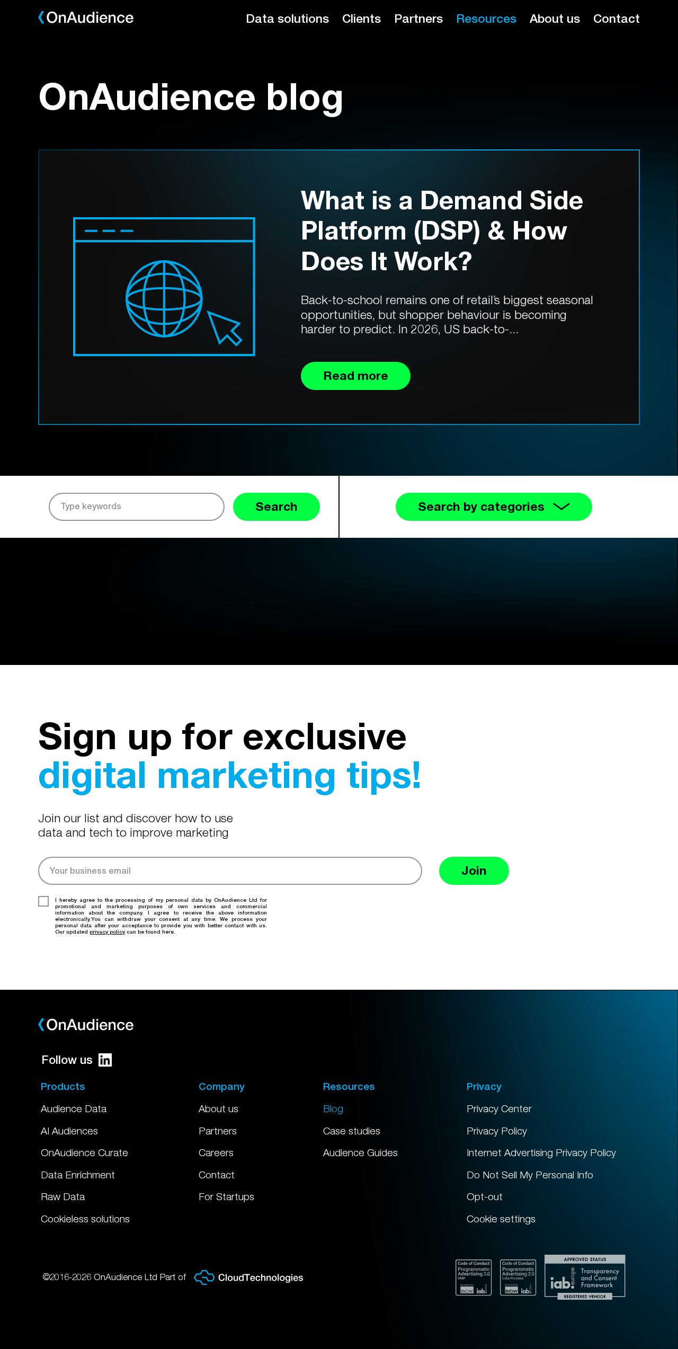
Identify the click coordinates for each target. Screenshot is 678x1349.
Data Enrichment (78, 1175)
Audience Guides (360, 1152)
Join (474, 870)
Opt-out (485, 1196)
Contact (616, 18)
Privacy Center (499, 1108)
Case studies (351, 1131)
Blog (333, 1108)
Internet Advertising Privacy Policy (541, 1152)
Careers (216, 1152)
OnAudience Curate (84, 1152)
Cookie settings (501, 1218)
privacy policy (107, 931)
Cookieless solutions (85, 1218)
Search (276, 506)
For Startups (226, 1196)
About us (555, 18)
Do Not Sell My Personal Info (530, 1175)
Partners (418, 18)
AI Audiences (69, 1131)
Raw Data (63, 1196)
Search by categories (481, 506)
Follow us (67, 1060)
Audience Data (73, 1108)
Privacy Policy (497, 1131)
